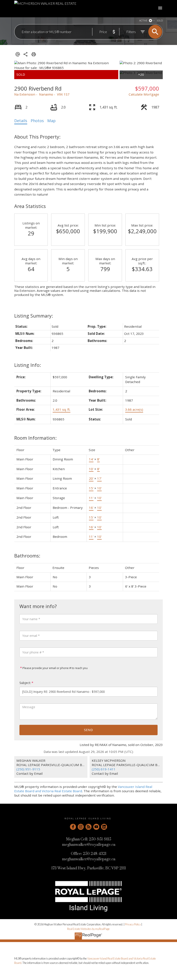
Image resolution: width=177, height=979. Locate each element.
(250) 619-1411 (103, 769)
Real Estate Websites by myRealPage (88, 929)
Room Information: (35, 438)
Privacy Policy (133, 924)
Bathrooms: (27, 556)
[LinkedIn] (104, 827)
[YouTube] (96, 827)
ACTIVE (143, 20)
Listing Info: (27, 365)
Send (88, 730)
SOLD (160, 20)
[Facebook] (73, 827)
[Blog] (88, 827)
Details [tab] (20, 120)
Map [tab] (51, 120)
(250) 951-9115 (28, 769)
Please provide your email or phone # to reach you (55, 668)
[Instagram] (81, 827)
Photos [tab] (37, 120)
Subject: (25, 683)
